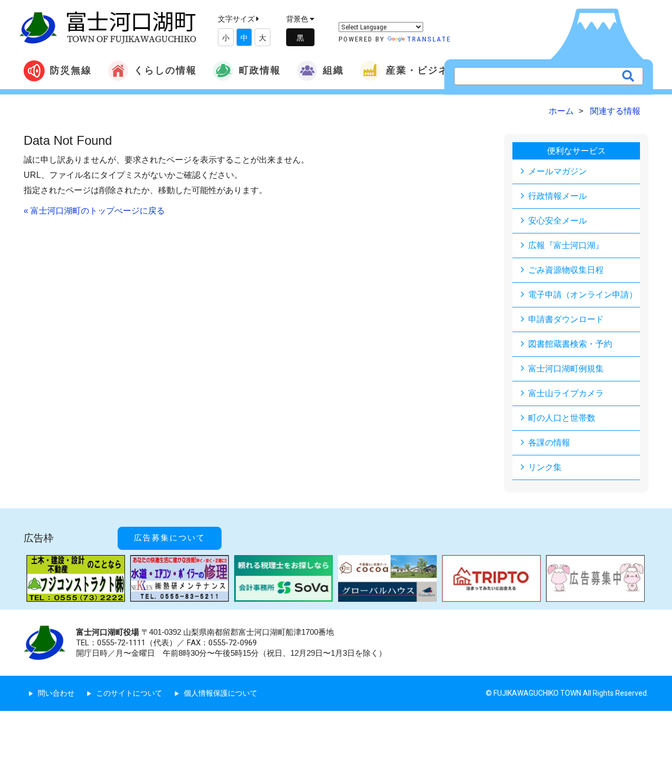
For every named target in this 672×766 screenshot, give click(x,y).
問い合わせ (56, 693)
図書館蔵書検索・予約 (570, 343)
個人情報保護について (220, 693)
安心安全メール (557, 220)
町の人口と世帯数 (561, 417)
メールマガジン (557, 171)
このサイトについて (129, 693)
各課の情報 (549, 442)
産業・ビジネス (422, 70)
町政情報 (260, 70)
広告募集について (169, 537)
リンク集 (545, 467)
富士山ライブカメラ (566, 393)
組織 (333, 70)
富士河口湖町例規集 (566, 368)
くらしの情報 (165, 70)
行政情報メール (557, 196)
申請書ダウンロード (566, 319)
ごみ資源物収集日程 (566, 269)
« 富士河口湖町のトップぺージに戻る (94, 210)
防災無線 (71, 70)
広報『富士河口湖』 (566, 245)
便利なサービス (576, 150)
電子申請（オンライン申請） (582, 294)
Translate (429, 39)
